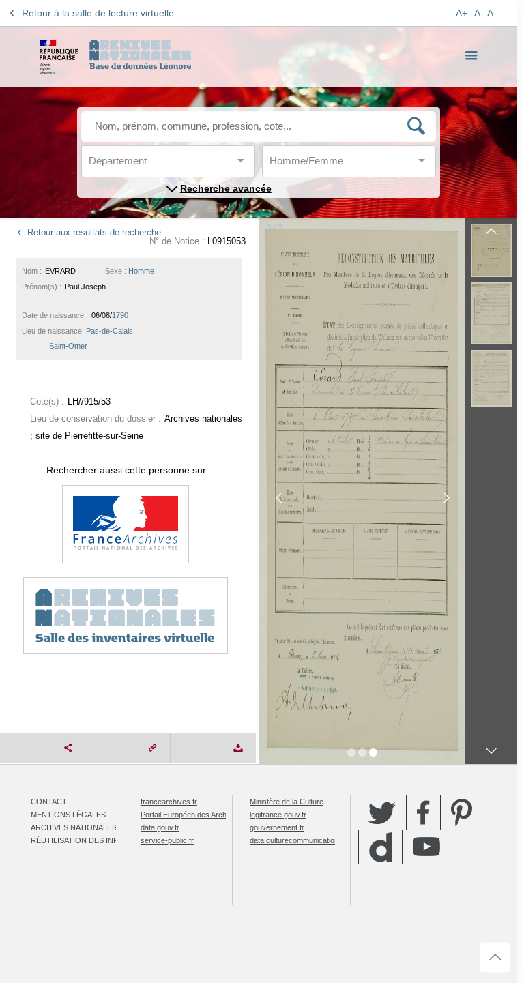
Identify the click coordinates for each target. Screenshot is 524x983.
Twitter (382, 812)
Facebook (423, 812)
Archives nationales (74, 827)
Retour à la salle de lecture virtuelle (98, 13)
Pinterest (461, 812)
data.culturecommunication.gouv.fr (306, 840)
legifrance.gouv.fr (278, 814)
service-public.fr (167, 840)
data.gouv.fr (160, 827)
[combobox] (150, 164)
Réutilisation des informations (97, 840)
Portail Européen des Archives (190, 814)
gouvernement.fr (277, 827)
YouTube (426, 847)
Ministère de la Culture (286, 801)
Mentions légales (68, 814)
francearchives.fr (169, 801)
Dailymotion (380, 847)
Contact (49, 801)
